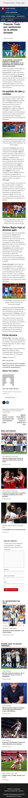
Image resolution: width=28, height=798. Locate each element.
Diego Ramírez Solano (8, 635)
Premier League (14, 456)
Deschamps (13, 409)
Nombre (6, 569)
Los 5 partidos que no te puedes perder (14, 529)
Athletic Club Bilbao (6, 773)
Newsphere (10, 796)
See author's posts (10, 397)
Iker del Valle (10, 360)
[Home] (3, 9)
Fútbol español (10, 8)
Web (5, 582)
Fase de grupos (6, 410)
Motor (3, 20)
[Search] (26, 8)
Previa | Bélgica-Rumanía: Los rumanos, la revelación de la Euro (21, 419)
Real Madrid (8, 671)
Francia (12, 410)
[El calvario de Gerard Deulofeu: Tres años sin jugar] (14, 615)
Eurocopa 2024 (6, 72)
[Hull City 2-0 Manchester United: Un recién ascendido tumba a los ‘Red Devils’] (14, 443)
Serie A (3, 527)
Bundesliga (4, 525)
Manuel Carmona (7, 464)
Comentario (7, 549)
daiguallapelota (20, 365)
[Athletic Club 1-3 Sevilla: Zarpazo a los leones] (14, 760)
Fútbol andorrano (11, 12)
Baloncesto (21, 16)
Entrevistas (6, 628)
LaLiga (3, 671)
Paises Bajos (18, 410)
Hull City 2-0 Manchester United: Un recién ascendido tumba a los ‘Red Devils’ (12, 460)
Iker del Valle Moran (9, 38)
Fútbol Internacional (8, 16)
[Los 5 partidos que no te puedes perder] (14, 513)
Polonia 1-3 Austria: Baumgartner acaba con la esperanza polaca (8, 418)
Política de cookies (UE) (11, 791)
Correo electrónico (9, 576)
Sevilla (16, 773)
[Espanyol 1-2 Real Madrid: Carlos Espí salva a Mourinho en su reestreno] (14, 727)
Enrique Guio (6, 532)
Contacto (10, 20)
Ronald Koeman (6, 412)
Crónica (7, 409)
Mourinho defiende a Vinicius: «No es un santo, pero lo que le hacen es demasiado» (13, 674)
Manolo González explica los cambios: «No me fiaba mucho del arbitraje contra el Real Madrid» (13, 709)
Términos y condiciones (13, 789)
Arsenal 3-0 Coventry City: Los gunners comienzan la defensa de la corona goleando (14, 494)
